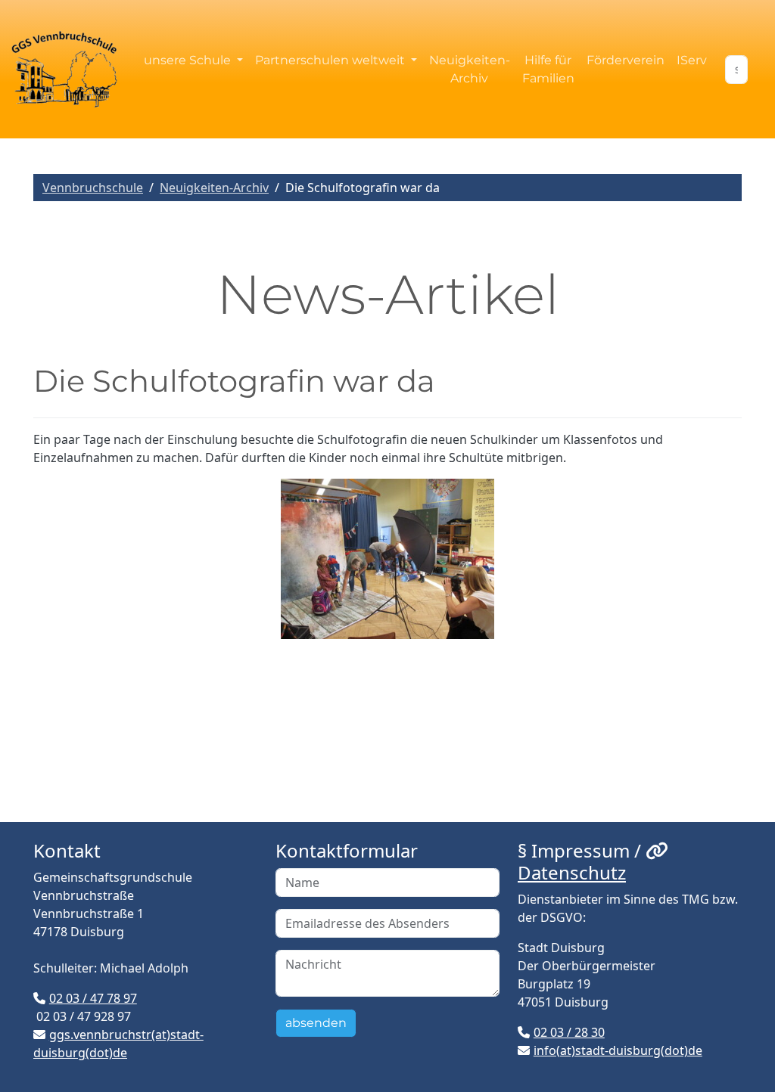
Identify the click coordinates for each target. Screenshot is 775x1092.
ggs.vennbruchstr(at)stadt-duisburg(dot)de (118, 1043)
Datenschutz (572, 872)
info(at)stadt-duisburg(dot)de (618, 1050)
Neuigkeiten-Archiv (469, 69)
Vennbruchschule (92, 187)
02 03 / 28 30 (569, 1032)
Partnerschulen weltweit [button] (331, 60)
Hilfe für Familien (548, 69)
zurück (64, 695)
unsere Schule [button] (189, 60)
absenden (316, 1023)
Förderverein (626, 60)
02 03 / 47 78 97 (93, 998)
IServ (692, 60)
